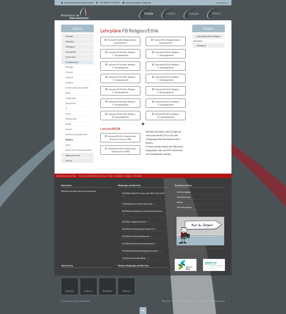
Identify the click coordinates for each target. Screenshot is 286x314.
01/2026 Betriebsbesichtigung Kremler (140, 251)
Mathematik (71, 118)
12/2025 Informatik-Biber (134, 258)
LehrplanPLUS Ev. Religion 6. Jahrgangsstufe (167, 66)
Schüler (107, 291)
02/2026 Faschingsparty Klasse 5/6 (138, 229)
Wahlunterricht (73, 155)
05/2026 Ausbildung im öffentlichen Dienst (142, 211)
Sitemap (179, 301)
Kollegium (70, 46)
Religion (69, 139)
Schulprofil (71, 52)
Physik (69, 129)
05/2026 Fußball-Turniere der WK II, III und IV (143, 193)
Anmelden (221, 3)
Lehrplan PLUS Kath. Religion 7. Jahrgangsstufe (121, 78)
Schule (77, 28)
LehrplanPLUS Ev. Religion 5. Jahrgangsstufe (167, 53)
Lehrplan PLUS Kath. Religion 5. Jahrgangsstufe (121, 53)
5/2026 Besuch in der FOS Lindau (137, 203)
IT (66, 108)
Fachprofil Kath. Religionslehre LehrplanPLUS (121, 41)
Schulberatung (183, 197)
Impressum (193, 301)
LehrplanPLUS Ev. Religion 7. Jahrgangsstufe (167, 78)
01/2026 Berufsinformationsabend (138, 243)
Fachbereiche (72, 62)
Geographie (71, 98)
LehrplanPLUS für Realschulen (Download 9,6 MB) (121, 150)
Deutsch (69, 77)
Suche (167, 301)
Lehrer (88, 291)
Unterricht (70, 57)
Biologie (69, 67)
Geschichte (71, 103)
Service (69, 160)
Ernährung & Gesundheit (77, 87)
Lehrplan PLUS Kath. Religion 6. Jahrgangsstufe (121, 66)
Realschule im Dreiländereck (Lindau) (92, 176)
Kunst (68, 113)
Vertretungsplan (184, 207)
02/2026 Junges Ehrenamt (134, 221)
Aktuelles (70, 41)
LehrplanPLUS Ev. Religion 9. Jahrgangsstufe (167, 103)
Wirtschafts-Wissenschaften (79, 150)
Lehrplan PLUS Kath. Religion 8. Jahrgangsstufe (121, 91)
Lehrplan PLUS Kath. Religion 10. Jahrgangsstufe (121, 115)
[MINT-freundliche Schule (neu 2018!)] (214, 265)
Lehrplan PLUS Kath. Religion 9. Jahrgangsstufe (121, 103)
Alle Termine (67, 265)
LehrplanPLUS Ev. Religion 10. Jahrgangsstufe (167, 115)
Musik (68, 124)
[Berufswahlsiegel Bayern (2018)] (186, 265)
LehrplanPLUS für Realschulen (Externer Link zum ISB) (121, 137)
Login (205, 301)
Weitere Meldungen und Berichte (133, 265)
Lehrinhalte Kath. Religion (209, 36)
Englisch (69, 82)
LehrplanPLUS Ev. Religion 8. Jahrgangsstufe (167, 91)
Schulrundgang (184, 192)
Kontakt (69, 36)
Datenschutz (219, 301)
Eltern (126, 291)
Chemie (69, 72)
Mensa (180, 202)
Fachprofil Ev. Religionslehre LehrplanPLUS (167, 41)
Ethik (68, 93)
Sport (68, 145)
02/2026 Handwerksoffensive (135, 236)
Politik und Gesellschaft (76, 134)
